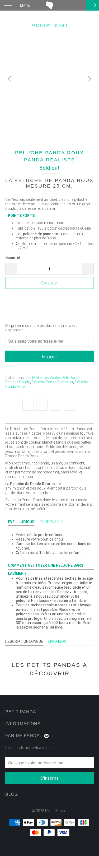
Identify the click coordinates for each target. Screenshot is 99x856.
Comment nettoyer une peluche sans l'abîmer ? (45, 566)
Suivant (61, 25)
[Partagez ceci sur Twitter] (28, 405)
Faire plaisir (51, 522)
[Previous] (10, 79)
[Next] (88, 79)
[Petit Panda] (49, 5)
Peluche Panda (17, 382)
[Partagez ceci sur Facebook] (42, 405)
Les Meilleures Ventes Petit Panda (53, 377)
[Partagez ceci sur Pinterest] (55, 405)
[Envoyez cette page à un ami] (69, 405)
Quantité (12, 258)
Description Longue (24, 641)
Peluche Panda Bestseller (52, 382)
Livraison (57, 641)
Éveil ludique (21, 522)
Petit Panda (56, 810)
